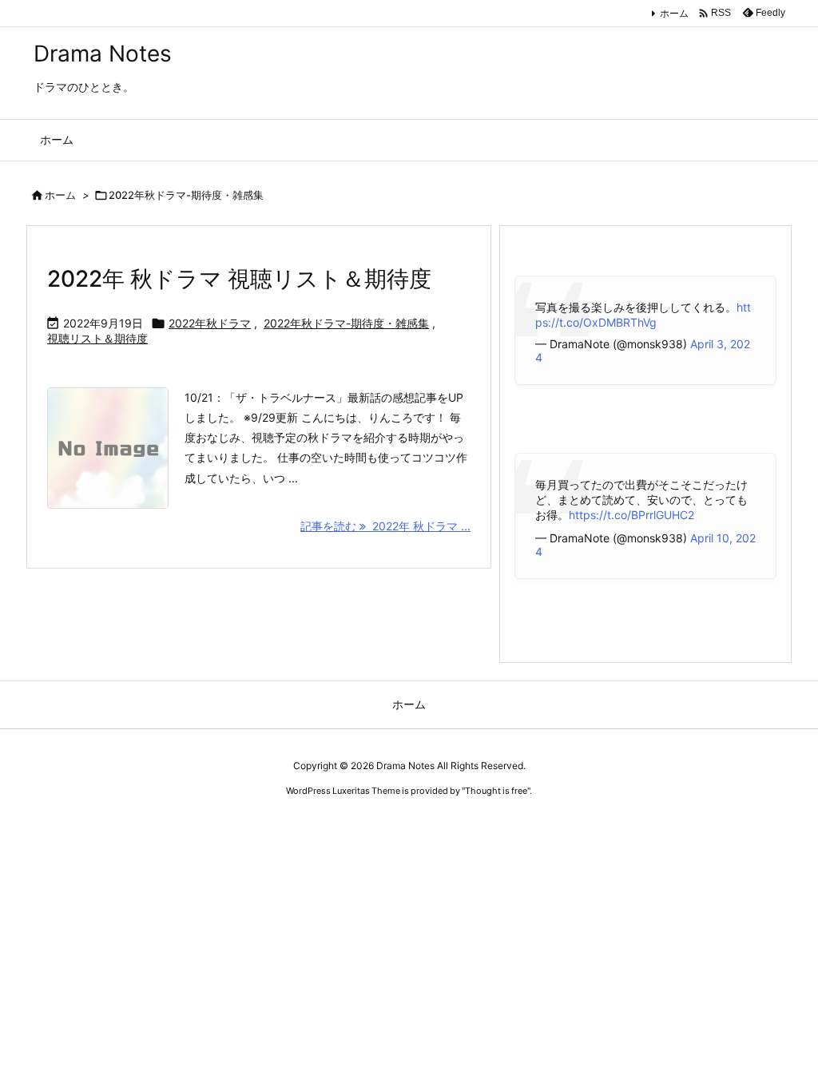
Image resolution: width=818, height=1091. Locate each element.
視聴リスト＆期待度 (97, 338)
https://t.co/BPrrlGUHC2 (631, 515)
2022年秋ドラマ (210, 323)
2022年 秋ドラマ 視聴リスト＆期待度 (239, 278)
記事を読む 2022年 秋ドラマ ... (385, 526)
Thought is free (496, 790)
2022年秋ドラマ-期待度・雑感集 (346, 323)
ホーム (674, 13)
